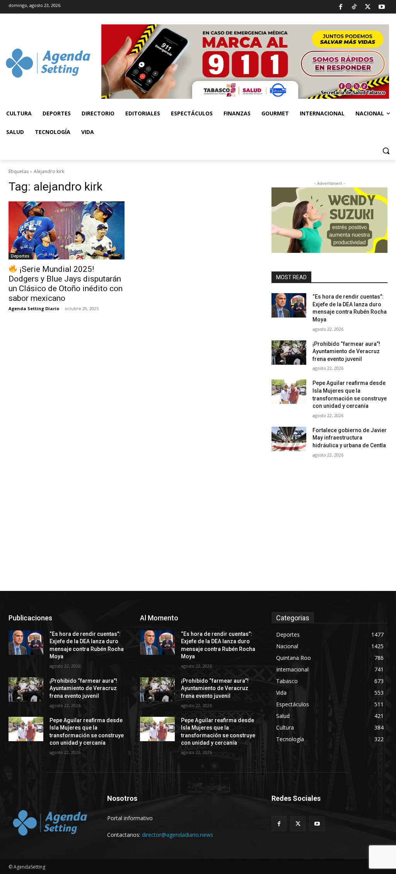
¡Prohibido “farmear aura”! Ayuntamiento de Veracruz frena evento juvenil (346, 351)
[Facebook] (340, 7)
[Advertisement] (198, 533)
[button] (386, 150)
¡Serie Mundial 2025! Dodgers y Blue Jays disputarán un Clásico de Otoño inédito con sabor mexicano (66, 283)
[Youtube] (381, 7)
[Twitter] (368, 7)
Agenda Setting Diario (34, 308)
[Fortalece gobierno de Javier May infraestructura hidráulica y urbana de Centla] (288, 439)
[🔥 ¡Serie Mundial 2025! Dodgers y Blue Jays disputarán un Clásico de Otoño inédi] (67, 230)
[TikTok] (354, 7)
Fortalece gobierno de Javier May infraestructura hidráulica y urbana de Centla (349, 437)
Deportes (20, 256)
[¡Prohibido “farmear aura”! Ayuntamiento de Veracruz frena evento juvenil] (288, 352)
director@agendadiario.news (177, 834)
